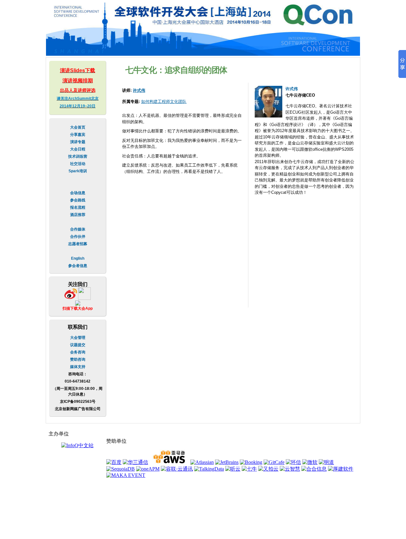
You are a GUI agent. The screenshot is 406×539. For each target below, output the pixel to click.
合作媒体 (77, 229)
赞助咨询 (77, 359)
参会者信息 (77, 265)
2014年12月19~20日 (77, 106)
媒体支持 (77, 367)
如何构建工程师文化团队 (164, 101)
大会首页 (77, 127)
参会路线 (77, 200)
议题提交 (77, 345)
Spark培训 (78, 171)
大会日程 (77, 149)
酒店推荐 (77, 214)
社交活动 (77, 164)
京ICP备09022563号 (77, 401)
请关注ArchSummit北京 (78, 98)
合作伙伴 (77, 236)
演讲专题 (77, 142)
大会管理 (77, 337)
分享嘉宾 (77, 134)
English (77, 258)
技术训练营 (77, 156)
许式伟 (139, 90)
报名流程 (77, 207)
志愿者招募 (77, 244)
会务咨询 (77, 352)
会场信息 (77, 193)
